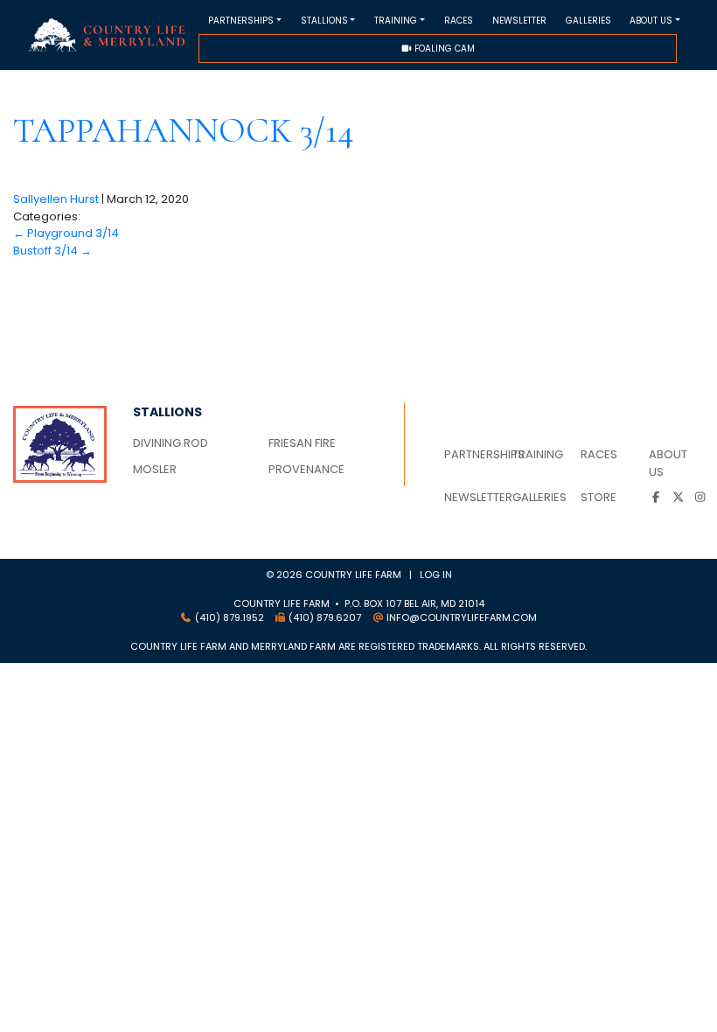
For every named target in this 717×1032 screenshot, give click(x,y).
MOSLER (155, 469)
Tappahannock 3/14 (183, 130)
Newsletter (519, 20)
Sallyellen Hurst (56, 199)
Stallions (324, 20)
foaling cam (443, 48)
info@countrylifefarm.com (461, 617)
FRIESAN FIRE (302, 443)
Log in (436, 575)
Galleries (588, 20)
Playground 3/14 (66, 233)
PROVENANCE (306, 469)
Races (458, 20)
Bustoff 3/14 (52, 250)
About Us (651, 20)
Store (598, 497)
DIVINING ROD (170, 443)
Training (395, 20)
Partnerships (241, 20)
